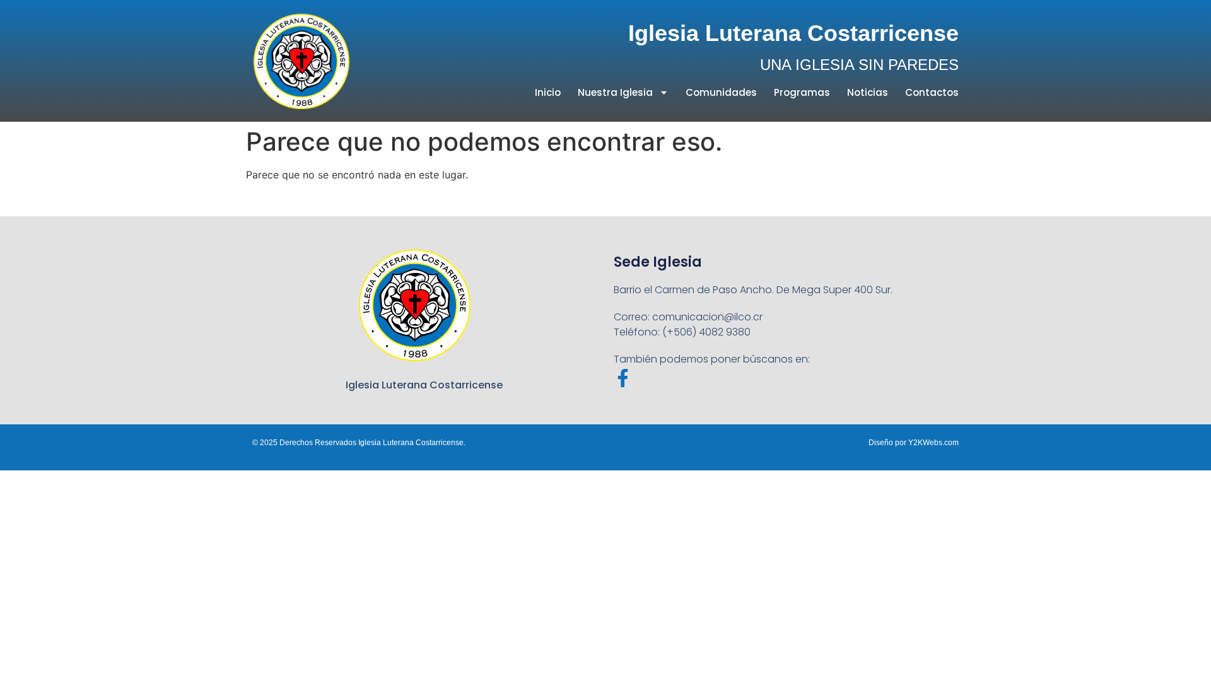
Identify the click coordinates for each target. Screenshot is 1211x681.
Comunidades (721, 92)
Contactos (932, 92)
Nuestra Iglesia (615, 92)
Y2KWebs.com (933, 442)
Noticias (867, 92)
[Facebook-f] (623, 378)
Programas (802, 92)
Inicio (548, 92)
